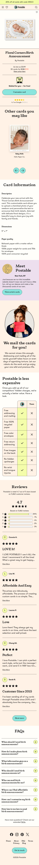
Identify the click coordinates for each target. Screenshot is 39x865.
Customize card (19, 92)
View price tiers (19, 71)
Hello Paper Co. (19, 157)
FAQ (23, 841)
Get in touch (19, 850)
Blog (24, 843)
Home (8, 841)
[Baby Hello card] (19, 138)
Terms (30, 841)
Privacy (16, 843)
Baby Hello (20, 154)
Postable (20, 61)
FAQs (23, 822)
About (16, 841)
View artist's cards (12, 292)
